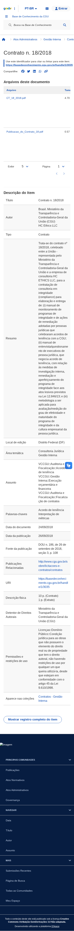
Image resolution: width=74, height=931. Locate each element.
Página (46, 166)
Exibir (11, 166)
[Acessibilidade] (47, 8)
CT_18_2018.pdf (16, 98)
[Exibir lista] (27, 166)
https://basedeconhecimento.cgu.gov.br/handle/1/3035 (39, 65)
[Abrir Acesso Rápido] (14, 8)
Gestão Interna (52, 39)
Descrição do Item (19, 193)
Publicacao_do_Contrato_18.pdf (24, 131)
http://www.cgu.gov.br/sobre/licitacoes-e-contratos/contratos (53, 565)
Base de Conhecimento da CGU (30, 16)
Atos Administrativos (25, 39)
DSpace (55, 926)
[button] (60, 8)
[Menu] (6, 16)
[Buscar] (65, 25)
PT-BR (29, 8)
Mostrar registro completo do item (32, 719)
